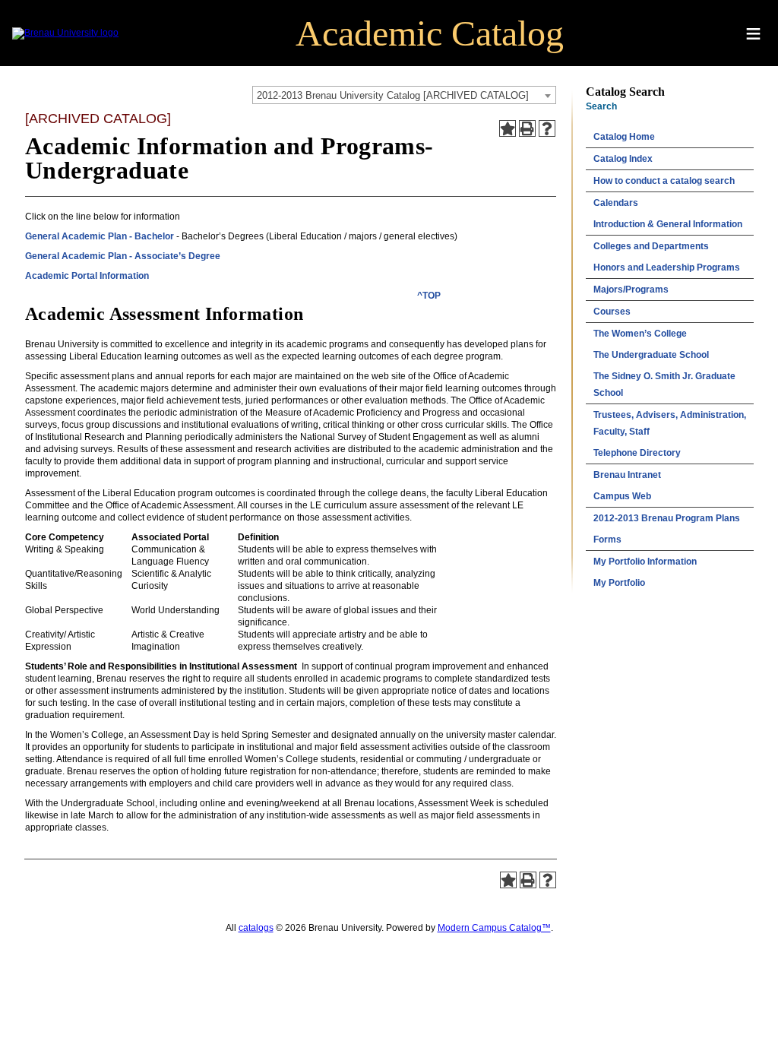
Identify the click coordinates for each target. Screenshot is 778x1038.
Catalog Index (623, 158)
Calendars (615, 203)
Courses (612, 311)
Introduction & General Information (667, 224)
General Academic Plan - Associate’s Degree (122, 256)
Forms (607, 539)
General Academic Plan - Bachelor (99, 236)
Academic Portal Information (87, 276)
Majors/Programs (631, 289)
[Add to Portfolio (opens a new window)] (507, 128)
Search (601, 106)
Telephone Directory (637, 453)
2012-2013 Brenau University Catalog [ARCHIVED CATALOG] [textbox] (393, 95)
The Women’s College (640, 333)
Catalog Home (624, 136)
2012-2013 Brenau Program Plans (666, 518)
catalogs (256, 927)
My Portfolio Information (645, 561)
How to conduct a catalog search (664, 181)
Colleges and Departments (651, 246)
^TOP (429, 295)
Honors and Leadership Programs (666, 267)
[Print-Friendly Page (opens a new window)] (527, 128)
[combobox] (404, 95)
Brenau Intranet (627, 475)
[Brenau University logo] (65, 32)
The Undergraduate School (651, 355)
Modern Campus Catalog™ (494, 927)
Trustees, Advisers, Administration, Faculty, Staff (669, 423)
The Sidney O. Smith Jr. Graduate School (664, 384)
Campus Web (622, 496)
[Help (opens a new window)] (547, 128)
